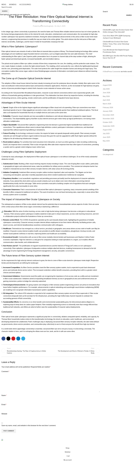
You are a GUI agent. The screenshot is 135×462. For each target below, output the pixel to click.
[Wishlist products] (125, 5)
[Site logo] (67, 4)
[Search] (123, 5)
